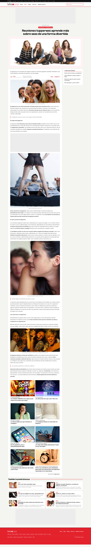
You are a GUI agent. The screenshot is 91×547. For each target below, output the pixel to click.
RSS (33, 537)
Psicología (44, 1)
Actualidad (14, 1)
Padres (29, 1)
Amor (21, 4)
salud (36, 534)
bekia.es (9, 534)
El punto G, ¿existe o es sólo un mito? (65, 493)
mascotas (32, 534)
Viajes (53, 1)
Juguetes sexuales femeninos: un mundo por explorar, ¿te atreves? (67, 485)
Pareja (32, 1)
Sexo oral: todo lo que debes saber (27, 484)
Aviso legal (9, 537)
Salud (40, 1)
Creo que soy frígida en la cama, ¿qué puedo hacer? (31, 493)
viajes (49, 534)
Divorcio (34, 4)
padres (24, 534)
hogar (44, 534)
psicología (40, 534)
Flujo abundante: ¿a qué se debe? (71, 82)
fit (47, 534)
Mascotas (37, 1)
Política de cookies (28, 537)
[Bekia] (9, 1)
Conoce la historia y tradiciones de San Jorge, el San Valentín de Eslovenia (68, 503)
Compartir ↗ (57, 76)
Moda (18, 1)
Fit (51, 1)
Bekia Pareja (44, 25)
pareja (27, 534)
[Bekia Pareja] (13, 4)
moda (13, 534)
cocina (20, 534)
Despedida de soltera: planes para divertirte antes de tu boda (30, 503)
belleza (16, 534)
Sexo (25, 4)
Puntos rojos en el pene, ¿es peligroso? (73, 73)
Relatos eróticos (42, 4)
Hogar (48, 1)
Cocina (25, 1)
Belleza (21, 1)
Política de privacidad (18, 537)
